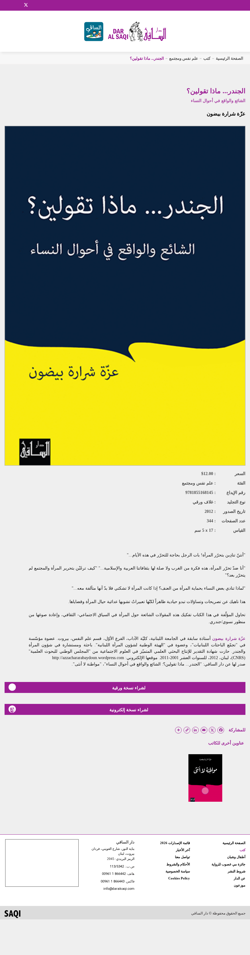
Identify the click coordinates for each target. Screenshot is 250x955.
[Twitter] (26, 4)
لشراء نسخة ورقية (128, 687)
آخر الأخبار (183, 850)
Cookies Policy (179, 878)
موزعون (239, 885)
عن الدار (239, 878)
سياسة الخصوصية (178, 871)
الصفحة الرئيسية (229, 58)
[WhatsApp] (41, 5)
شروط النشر (236, 871)
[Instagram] (18, 5)
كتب (206, 58)
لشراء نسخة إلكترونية (128, 709)
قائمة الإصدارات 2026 (175, 843)
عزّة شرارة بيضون (226, 114)
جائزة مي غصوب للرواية (228, 864)
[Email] (34, 5)
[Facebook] (10, 5)
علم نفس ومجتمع (183, 58)
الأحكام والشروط (178, 864)
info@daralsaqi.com (118, 889)
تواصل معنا (182, 857)
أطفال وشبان (236, 857)
